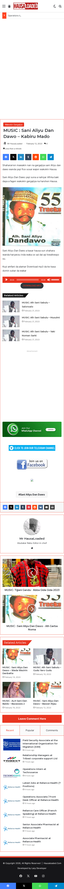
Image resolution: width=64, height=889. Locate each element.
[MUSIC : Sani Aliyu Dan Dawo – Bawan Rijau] (47, 690)
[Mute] (48, 279)
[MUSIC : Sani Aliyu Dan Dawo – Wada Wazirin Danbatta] (16, 656)
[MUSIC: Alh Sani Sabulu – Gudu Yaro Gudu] (47, 656)
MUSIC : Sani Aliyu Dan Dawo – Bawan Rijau (46, 702)
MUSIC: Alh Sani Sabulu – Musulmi (41, 317)
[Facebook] (5, 507)
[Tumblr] (23, 507)
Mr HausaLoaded (14, 143)
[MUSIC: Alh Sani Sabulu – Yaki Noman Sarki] (11, 335)
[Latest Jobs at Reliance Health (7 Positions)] (11, 787)
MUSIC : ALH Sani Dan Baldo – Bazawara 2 (14, 702)
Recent (10, 730)
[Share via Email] (46, 507)
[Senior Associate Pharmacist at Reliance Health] (11, 829)
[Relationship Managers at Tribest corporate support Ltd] (11, 759)
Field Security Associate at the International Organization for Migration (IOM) (40, 743)
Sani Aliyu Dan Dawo (32, 494)
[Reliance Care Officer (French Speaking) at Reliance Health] (11, 815)
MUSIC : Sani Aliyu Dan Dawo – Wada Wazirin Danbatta (15, 670)
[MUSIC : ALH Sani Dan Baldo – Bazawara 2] (16, 690)
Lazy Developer (39, 868)
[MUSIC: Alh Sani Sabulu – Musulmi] (11, 321)
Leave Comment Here (32, 718)
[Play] (6, 279)
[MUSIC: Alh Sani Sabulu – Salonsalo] (11, 306)
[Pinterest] (28, 507)
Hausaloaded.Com (52, 863)
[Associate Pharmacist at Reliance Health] (11, 842)
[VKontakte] (40, 507)
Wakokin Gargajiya (13, 124)
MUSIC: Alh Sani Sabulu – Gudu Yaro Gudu (47, 669)
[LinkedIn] (17, 507)
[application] (32, 280)
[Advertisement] (32, 68)
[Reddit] (34, 507)
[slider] (55, 279)
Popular (30, 730)
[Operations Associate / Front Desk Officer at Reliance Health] (11, 801)
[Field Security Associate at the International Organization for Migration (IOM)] (11, 744)
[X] (11, 507)
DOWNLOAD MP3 (32, 285)
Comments (52, 730)
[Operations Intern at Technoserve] (11, 773)
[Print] (52, 507)
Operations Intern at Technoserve (24, 15)
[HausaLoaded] (25, 6)
